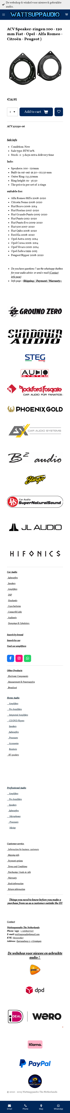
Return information (16, 889)
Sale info (12, 140)
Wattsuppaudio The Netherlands (23, 927)
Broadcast (12, 687)
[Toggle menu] (3, 14)
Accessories (13, 743)
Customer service (15, 843)
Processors (13, 737)
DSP (10, 595)
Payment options (15, 861)
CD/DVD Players (15, 720)
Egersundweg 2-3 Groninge (28, 941)
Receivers (13, 749)
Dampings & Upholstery (19, 623)
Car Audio (12, 572)
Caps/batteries (14, 606)
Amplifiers (12, 589)
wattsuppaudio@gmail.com (27, 934)
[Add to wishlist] (59, 112)
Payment (41, 281)
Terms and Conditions (17, 866)
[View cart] (66, 14)
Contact (11, 922)
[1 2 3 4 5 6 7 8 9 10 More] (12, 112)
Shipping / (29, 281)
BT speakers (13, 755)
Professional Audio (16, 788)
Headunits (12, 600)
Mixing (12, 827)
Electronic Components (17, 676)
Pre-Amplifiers (14, 709)
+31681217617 (27, 931)
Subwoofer (13, 732)
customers (34, 849)
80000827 (18, 937)
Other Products (14, 670)
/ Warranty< (54, 281)
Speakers (11, 583)
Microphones (14, 816)
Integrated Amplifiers (17, 715)
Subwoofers (12, 577)
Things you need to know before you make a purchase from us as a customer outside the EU (35, 901)
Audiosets (12, 617)
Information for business (18, 849)
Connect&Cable (14, 612)
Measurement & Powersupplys (21, 682)
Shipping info (13, 855)
